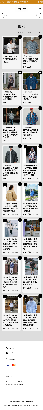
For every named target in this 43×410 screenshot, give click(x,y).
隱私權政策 (15, 405)
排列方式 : (22, 32)
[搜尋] (37, 15)
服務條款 (7, 405)
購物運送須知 (25, 405)
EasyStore (29, 401)
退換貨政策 (35, 405)
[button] (2, 8)
